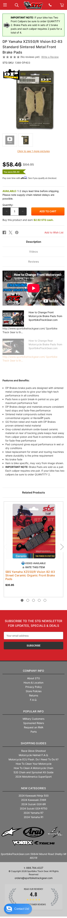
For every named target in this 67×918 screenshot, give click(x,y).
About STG (33, 678)
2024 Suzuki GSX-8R (33, 804)
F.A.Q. (33, 699)
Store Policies (33, 691)
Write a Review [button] (50, 56)
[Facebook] (4, 232)
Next (61, 546)
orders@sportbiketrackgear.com (34, 877)
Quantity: (8, 204)
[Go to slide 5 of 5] (45, 600)
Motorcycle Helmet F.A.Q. (33, 755)
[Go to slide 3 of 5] (33, 600)
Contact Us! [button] (21, 908)
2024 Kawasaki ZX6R (33, 799)
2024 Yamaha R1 (33, 817)
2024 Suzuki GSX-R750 (33, 808)
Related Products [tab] (33, 492)
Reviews (33, 261)
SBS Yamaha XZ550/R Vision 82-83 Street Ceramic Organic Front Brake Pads (30, 575)
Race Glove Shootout (33, 750)
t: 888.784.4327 (33, 867)
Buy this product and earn (28, 219)
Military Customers (33, 718)
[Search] (16, 4)
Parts (34, 731)
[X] (10, 232)
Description (33, 241)
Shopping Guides (33, 743)
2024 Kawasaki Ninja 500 (34, 795)
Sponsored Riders (33, 723)
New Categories (33, 788)
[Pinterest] (17, 232)
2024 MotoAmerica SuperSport (33, 776)
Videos (33, 251)
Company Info (33, 670)
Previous (5, 546)
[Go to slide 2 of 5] (27, 600)
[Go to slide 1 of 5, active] (22, 600)
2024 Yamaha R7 (33, 812)
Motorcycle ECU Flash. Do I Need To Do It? (33, 759)
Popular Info (33, 711)
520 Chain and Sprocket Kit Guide (33, 772)
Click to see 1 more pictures (33, 151)
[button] (18, 909)
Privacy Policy (33, 686)
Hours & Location (33, 682)
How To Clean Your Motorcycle (33, 763)
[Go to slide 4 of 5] (39, 600)
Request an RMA (33, 727)
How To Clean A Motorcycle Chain (33, 768)
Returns (33, 695)
